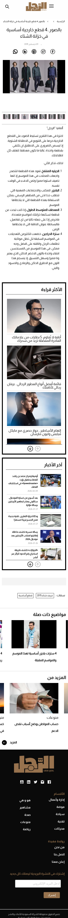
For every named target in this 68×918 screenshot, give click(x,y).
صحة (27, 814)
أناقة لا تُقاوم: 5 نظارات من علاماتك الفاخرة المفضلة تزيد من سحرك (36, 339)
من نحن (59, 847)
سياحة (60, 814)
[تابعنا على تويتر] (35, 782)
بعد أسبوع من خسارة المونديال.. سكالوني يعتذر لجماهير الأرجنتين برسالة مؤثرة (23, 501)
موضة (60, 806)
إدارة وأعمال (57, 799)
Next (6, 86)
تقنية (61, 821)
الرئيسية (61, 21)
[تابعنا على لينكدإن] (28, 782)
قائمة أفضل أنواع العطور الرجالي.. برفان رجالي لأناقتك (34, 385)
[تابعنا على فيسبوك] (49, 782)
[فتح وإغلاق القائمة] (51, 6)
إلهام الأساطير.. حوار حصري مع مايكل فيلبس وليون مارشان (34, 432)
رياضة (27, 829)
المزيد (13, 742)
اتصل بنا (59, 854)
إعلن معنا (58, 861)
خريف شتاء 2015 (45, 595)
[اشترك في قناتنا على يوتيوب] (21, 782)
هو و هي (25, 800)
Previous (62, 86)
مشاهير (25, 807)
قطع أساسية (25, 595)
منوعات (52, 717)
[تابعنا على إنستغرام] (42, 782)
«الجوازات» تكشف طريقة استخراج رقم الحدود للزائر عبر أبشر (24, 554)
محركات (59, 828)
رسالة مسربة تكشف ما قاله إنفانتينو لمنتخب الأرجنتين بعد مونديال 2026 (24, 535)
